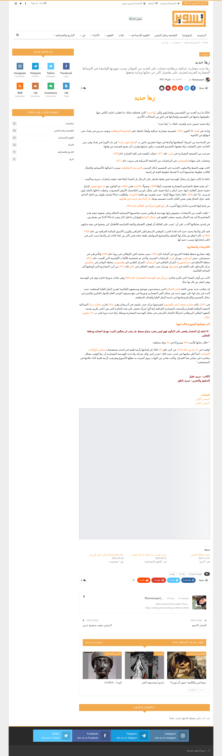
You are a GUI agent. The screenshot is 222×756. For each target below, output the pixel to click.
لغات (121, 35)
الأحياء (96, 35)
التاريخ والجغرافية (65, 35)
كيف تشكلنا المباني (200, 554)
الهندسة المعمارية (195, 574)
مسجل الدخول (188, 718)
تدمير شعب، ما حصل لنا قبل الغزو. (149, 554)
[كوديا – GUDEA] (102, 665)
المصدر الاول (203, 399)
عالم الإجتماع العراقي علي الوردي (106, 554)
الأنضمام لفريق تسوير (132, 3)
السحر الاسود (199, 625)
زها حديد (182, 574)
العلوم (110, 35)
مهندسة (172, 574)
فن (83, 35)
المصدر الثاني (202, 403)
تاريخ (71, 159)
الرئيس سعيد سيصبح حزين (97, 625)
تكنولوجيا (187, 35)
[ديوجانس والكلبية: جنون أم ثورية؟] (186, 665)
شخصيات (204, 54)
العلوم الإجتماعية (140, 35)
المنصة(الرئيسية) (168, 3)
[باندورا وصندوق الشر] (144, 665)
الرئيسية (201, 35)
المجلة (151, 3)
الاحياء (71, 144)
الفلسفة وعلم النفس (166, 35)
